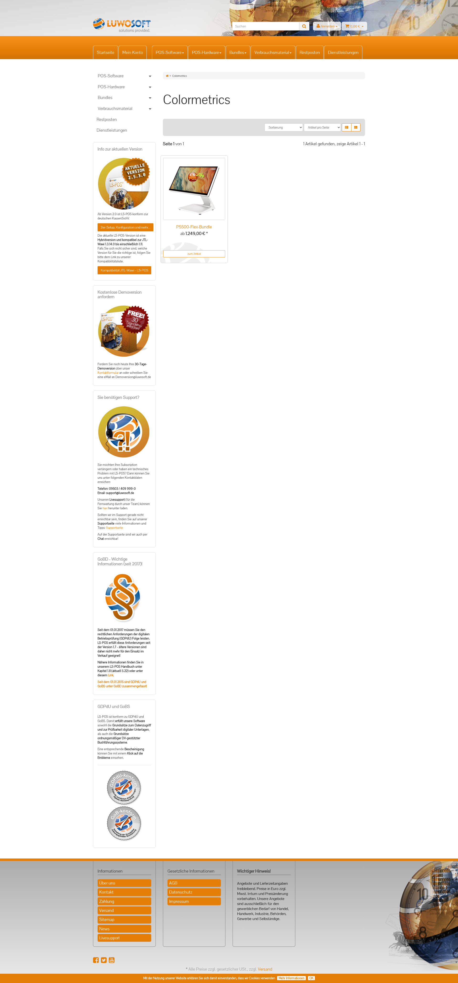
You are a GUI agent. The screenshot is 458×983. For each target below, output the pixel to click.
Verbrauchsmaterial (272, 52)
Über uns (107, 883)
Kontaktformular (108, 373)
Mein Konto (132, 52)
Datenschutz (180, 892)
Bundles (236, 52)
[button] (346, 127)
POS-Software (169, 52)
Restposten (310, 52)
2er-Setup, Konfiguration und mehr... (125, 227)
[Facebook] (96, 960)
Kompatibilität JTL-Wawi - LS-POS (124, 270)
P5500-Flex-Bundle (194, 226)
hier (105, 508)
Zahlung (106, 901)
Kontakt (106, 892)
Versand (106, 910)
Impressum (179, 901)
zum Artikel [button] (194, 254)
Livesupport (109, 938)
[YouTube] (111, 960)
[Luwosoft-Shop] (136, 25)
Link (110, 675)
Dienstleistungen (343, 52)
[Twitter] (104, 960)
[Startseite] (167, 76)
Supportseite (114, 528)
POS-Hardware (205, 52)
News (104, 928)
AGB (173, 883)
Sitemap (106, 919)
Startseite (105, 52)
